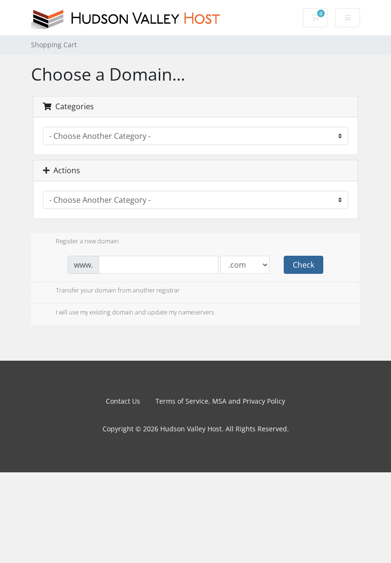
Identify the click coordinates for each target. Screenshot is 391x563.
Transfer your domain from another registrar (118, 290)
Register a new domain (87, 241)
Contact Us (123, 401)
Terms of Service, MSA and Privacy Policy (220, 401)
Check (303, 265)
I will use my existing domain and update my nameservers (135, 312)
